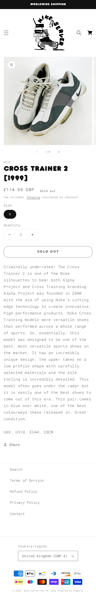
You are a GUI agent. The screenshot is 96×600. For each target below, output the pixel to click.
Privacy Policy (24, 502)
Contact (17, 513)
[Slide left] (37, 151)
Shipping (33, 197)
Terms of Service (27, 480)
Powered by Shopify (70, 590)
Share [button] (14, 444)
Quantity (12, 225)
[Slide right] (58, 151)
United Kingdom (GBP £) (45, 556)
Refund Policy (23, 491)
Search (16, 469)
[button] (6, 32)
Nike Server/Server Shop (40, 590)
